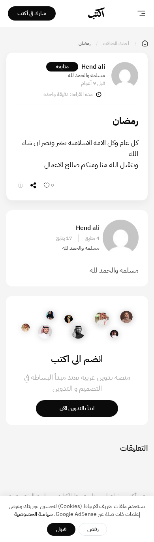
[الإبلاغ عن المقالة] (20, 185)
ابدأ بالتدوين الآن (77, 408)
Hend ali (93, 67)
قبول (61, 529)
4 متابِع (92, 238)
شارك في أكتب (31, 13)
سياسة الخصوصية (33, 514)
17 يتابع (64, 238)
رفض (93, 529)
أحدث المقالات (116, 43)
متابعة (62, 66)
